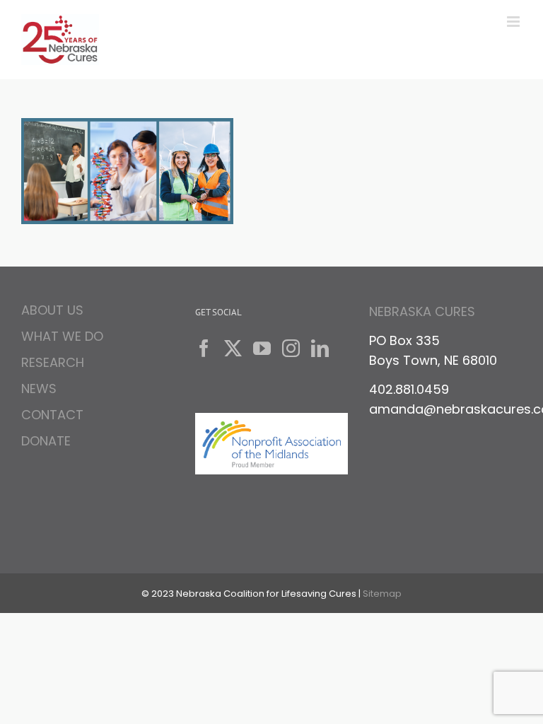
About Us (52, 312)
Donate (46, 441)
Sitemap (382, 593)
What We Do (62, 336)
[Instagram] (291, 348)
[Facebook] (204, 348)
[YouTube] (262, 348)
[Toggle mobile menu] (514, 21)
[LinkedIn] (320, 348)
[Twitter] (233, 348)
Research (52, 362)
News (39, 388)
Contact (52, 415)
